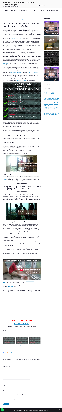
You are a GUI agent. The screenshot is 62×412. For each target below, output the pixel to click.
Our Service (49, 2)
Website (4, 390)
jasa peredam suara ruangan (17, 38)
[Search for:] (51, 84)
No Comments (23, 20)
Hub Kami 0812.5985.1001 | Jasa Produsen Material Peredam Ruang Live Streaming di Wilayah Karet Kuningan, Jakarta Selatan (51, 99)
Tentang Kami (43, 2)
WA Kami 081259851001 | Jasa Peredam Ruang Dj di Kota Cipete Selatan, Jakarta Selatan (51, 109)
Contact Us (43, 5)
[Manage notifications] (59, 409)
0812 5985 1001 (21, 323)
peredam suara (10, 286)
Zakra (42, 410)
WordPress (46, 410)
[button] (52, 3)
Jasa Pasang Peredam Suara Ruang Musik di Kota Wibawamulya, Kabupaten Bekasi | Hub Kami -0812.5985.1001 (31, 359)
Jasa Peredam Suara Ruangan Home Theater (12, 20)
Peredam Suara (22, 70)
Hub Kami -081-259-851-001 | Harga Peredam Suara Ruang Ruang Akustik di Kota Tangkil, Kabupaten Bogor (12, 359)
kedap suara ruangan (30, 281)
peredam (4, 282)
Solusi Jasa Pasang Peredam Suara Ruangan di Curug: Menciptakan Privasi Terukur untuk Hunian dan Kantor (51, 113)
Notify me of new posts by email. (9, 399)
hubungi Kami (23, 291)
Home (38, 2)
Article (38, 5)
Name (4, 381)
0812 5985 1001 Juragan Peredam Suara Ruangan (18, 3)
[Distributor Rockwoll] (51, 43)
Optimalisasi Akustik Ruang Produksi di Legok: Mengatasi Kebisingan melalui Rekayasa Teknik (51, 104)
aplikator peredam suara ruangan (16, 72)
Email (4, 385)
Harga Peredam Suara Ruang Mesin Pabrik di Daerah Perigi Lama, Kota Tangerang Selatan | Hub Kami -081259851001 (9, 345)
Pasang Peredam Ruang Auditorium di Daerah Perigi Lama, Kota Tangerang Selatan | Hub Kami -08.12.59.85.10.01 (22, 345)
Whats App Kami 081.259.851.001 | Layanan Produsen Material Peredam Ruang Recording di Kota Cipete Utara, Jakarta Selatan (51, 93)
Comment (5, 371)
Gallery (55, 2)
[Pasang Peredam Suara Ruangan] (51, 28)
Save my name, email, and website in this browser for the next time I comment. (17, 394)
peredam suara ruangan (21, 80)
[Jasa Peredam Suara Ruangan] (51, 58)
